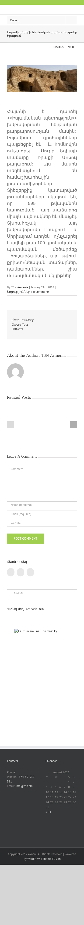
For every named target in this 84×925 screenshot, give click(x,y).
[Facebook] (10, 572)
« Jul (48, 812)
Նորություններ (18, 292)
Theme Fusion (51, 859)
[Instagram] (30, 572)
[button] (10, 424)
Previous (58, 47)
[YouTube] (20, 572)
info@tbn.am (24, 786)
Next (71, 47)
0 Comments (41, 292)
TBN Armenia (19, 287)
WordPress (33, 859)
